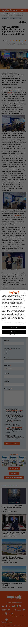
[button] (24, 293)
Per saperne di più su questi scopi (19, 323)
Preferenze (14, 332)
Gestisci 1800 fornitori (7, 323)
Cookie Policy (10, 334)
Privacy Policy (17, 334)
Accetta (14, 327)
